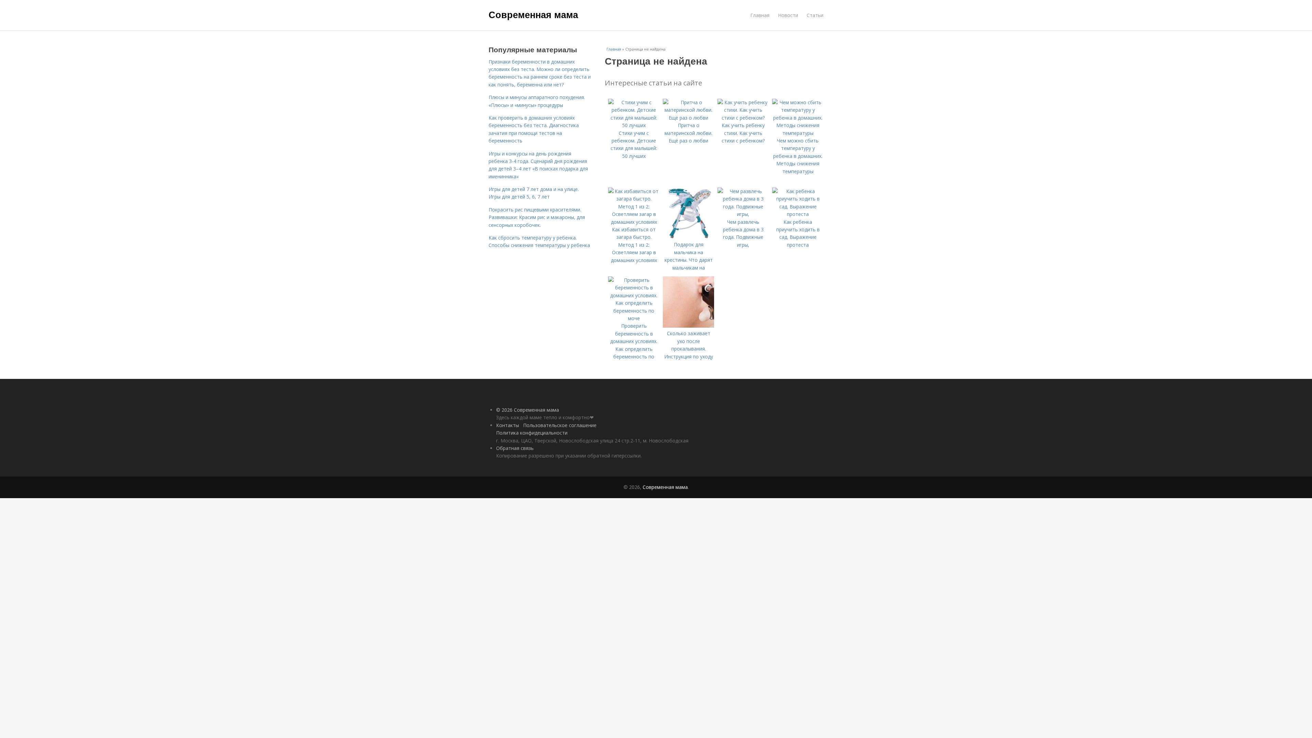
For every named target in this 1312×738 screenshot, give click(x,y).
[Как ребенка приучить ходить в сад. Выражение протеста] (797, 214)
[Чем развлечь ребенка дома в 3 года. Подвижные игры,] (743, 214)
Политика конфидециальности (532, 432)
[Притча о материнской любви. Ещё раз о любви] (688, 117)
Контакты (507, 425)
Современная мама (533, 14)
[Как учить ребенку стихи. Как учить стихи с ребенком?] (743, 117)
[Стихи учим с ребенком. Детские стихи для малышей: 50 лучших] (633, 125)
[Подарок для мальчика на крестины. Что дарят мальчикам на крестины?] (688, 237)
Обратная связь (515, 448)
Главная (759, 15)
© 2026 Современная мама (527, 410)
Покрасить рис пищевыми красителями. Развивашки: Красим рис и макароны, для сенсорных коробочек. (537, 217)
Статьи (815, 15)
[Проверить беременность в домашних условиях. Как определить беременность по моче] (633, 318)
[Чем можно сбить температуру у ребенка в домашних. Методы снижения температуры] (797, 133)
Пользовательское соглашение (560, 425)
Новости (788, 15)
